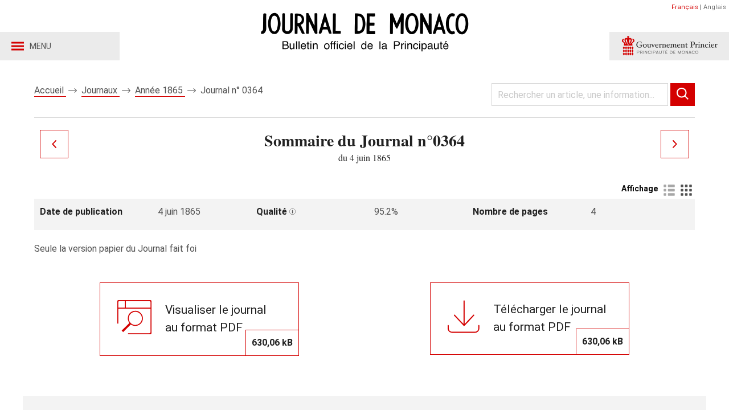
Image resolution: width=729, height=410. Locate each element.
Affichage (639, 188)
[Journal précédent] (54, 144)
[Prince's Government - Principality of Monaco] (669, 46)
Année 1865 (160, 90)
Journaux (100, 90)
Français (684, 7)
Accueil (50, 90)
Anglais (714, 7)
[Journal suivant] (675, 144)
